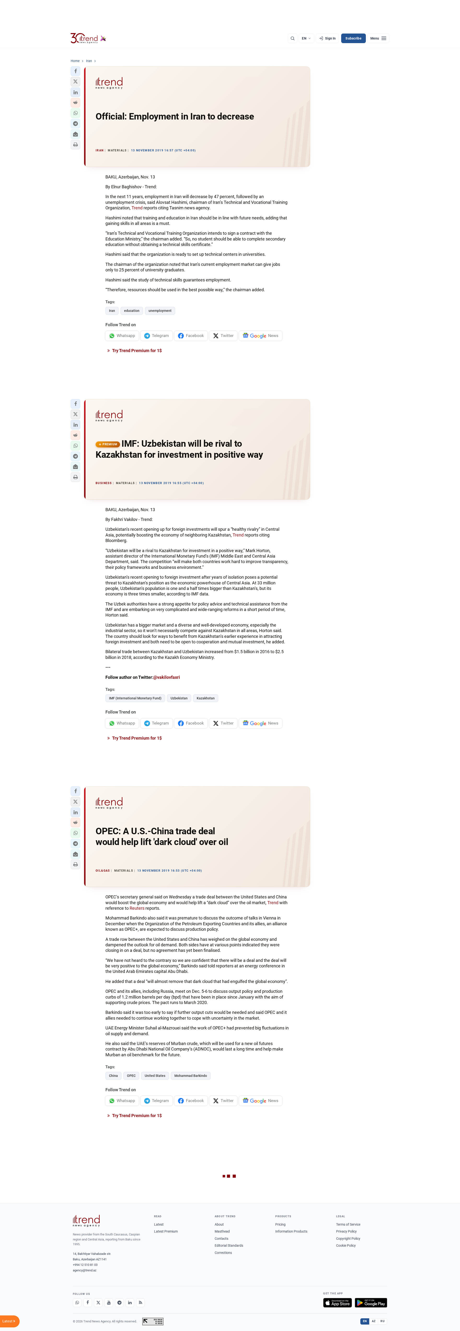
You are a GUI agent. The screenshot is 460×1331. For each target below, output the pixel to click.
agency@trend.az (84, 1270)
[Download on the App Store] (337, 1303)
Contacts (221, 1238)
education (131, 311)
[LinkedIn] (130, 1302)
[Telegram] (119, 1302)
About (219, 1224)
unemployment (160, 311)
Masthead (222, 1231)
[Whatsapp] (77, 1302)
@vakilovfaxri (166, 677)
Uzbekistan (179, 698)
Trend (137, 207)
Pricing (280, 1224)
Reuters (137, 908)
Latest (159, 1224)
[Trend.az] (88, 38)
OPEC (131, 1076)
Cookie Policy (346, 1245)
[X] (98, 1302)
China (113, 1076)
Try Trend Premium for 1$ (136, 350)
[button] (75, 71)
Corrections (223, 1253)
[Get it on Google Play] (371, 1303)
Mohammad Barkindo (190, 1076)
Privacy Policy (346, 1231)
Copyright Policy (348, 1238)
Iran (112, 311)
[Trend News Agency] (86, 1221)
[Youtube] (108, 1302)
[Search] (292, 38)
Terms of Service (348, 1224)
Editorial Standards (229, 1245)
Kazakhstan (206, 698)
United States (155, 1076)
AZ (374, 1321)
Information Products (291, 1231)
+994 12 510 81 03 (85, 1265)
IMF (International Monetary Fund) (135, 698)
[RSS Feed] (140, 1302)
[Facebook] (87, 1302)
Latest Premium (166, 1231)
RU (382, 1321)
